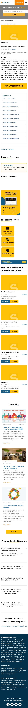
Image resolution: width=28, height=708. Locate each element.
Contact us (16, 668)
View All (14, 531)
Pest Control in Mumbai (11, 647)
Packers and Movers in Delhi (9, 98)
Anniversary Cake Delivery (17, 658)
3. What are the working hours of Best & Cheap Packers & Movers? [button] (12, 579)
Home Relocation (7, 232)
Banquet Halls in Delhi (7, 659)
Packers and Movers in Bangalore (9, 24)
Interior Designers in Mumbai (14, 654)
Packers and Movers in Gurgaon (10, 126)
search (14, 14)
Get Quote (14, 301)
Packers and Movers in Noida (9, 122)
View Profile (5, 301)
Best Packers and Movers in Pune (13, 507)
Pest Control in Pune (20, 650)
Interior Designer (13, 686)
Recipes (23, 680)
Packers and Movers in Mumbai (10, 102)
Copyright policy (10, 674)
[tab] (14, 553)
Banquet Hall (17, 684)
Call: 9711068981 (19, 2)
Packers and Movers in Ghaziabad (11, 138)
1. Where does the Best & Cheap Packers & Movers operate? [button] (10, 549)
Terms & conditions (13, 672)
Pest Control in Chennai (7, 652)
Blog (8, 689)
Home (2, 20)
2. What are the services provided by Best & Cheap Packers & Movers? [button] (12, 567)
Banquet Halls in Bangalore (14, 661)
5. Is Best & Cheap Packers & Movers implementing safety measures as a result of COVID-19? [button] (12, 605)
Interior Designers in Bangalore (10, 656)
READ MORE (6, 443)
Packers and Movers (9, 20)
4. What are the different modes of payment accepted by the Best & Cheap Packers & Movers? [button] (11, 591)
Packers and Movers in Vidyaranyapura (12, 626)
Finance (11, 680)
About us (3, 668)
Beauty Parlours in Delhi (16, 641)
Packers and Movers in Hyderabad (11, 114)
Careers (9, 668)
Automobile (4, 680)
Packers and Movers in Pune (9, 110)
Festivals (11, 682)
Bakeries (9, 688)
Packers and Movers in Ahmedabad (11, 118)
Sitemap (12, 689)
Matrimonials (4, 682)
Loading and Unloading (8, 243)
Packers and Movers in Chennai (10, 130)
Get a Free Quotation (14, 86)
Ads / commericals (13, 670)
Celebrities (17, 680)
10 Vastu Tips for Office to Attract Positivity (13, 467)
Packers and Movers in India (9, 640)
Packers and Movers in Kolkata (10, 134)
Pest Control (19, 682)
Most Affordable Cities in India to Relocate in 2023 (13, 428)
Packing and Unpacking (8, 254)
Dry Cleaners (16, 688)
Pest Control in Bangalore (14, 649)
